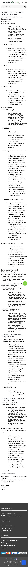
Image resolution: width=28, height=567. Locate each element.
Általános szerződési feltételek (9, 540)
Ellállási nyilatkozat (6, 543)
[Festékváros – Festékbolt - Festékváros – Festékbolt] (11, 2)
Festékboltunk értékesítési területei (14, 561)
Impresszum (4, 548)
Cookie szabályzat (9, 562)
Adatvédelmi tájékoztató (8, 545)
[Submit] (25, 6)
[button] (22, 2)
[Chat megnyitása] (23, 562)
